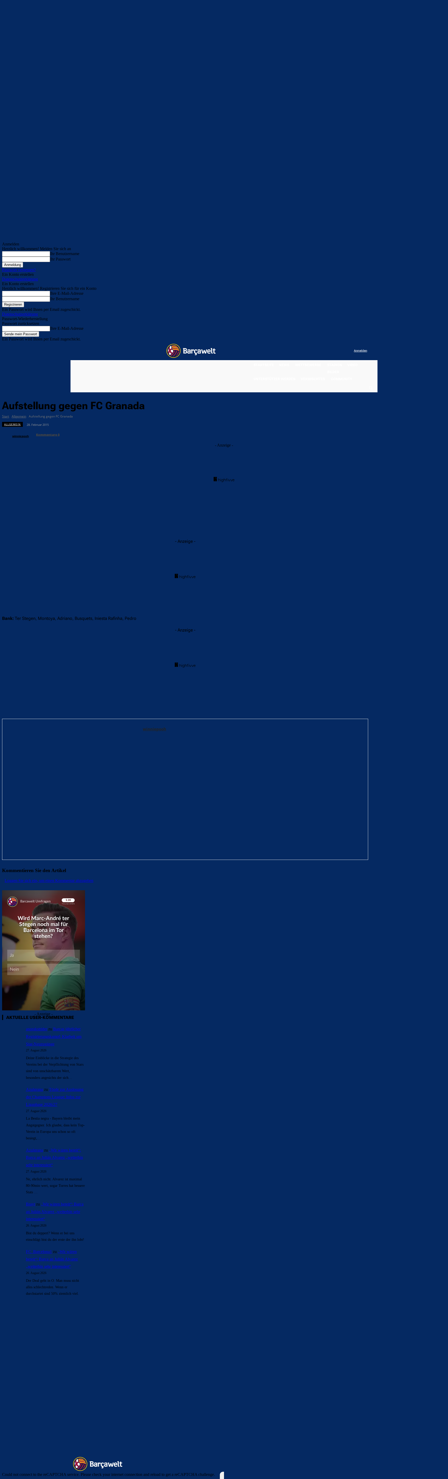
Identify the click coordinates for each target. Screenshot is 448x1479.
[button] (370, 387)
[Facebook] (318, 351)
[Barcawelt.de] (191, 351)
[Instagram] (328, 351)
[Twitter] (339, 351)
